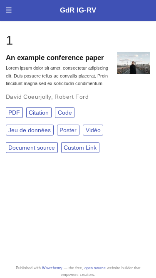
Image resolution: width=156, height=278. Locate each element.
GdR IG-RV (78, 10)
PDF (14, 112)
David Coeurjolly (28, 96)
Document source (31, 147)
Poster (68, 130)
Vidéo (93, 130)
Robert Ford (71, 96)
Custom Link (80, 147)
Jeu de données (29, 130)
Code (65, 112)
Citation (39, 112)
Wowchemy (52, 268)
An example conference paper (55, 58)
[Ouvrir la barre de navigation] (9, 10)
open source (95, 268)
